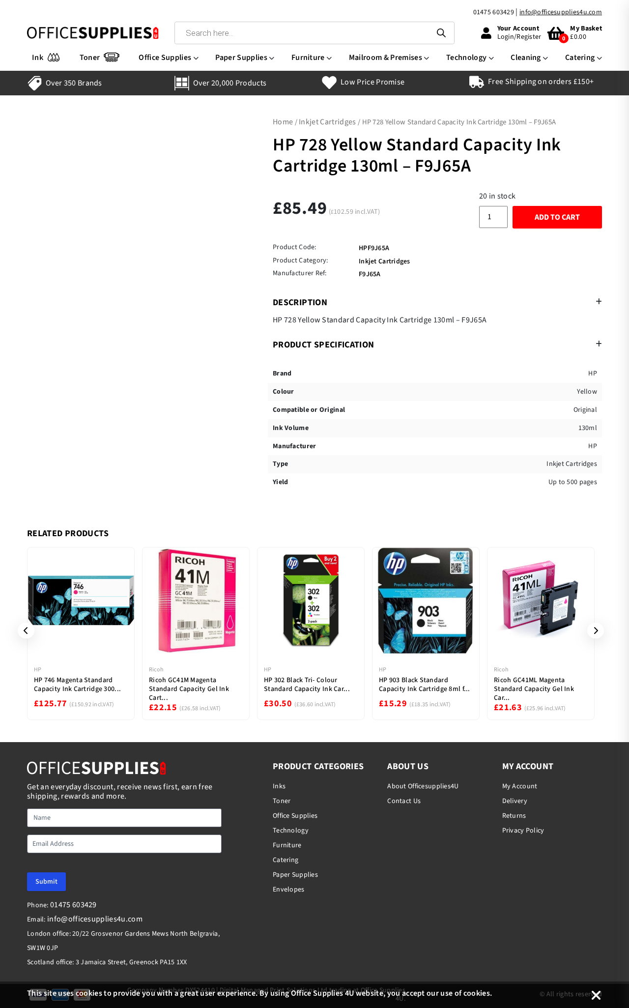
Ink (37, 57)
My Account (520, 786)
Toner (90, 57)
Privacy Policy (523, 830)
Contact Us (404, 801)
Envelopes (289, 889)
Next (592, 630)
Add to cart (557, 217)
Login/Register (519, 37)
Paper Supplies (241, 57)
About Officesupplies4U (422, 786)
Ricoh (156, 669)
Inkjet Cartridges (327, 121)
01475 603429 (493, 12)
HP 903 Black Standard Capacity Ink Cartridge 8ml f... (424, 684)
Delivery (514, 801)
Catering (580, 57)
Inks (279, 786)
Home (283, 121)
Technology (466, 57)
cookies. (477, 993)
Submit (46, 882)
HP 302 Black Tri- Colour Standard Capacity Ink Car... (307, 684)
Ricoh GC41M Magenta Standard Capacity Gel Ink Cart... (189, 689)
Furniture (308, 57)
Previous (23, 630)
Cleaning (526, 57)
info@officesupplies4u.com (560, 12)
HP (37, 669)
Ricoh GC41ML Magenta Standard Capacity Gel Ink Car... (534, 689)
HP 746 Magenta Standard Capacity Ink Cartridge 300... (77, 684)
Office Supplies (165, 57)
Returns (514, 816)
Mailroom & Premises (385, 57)
